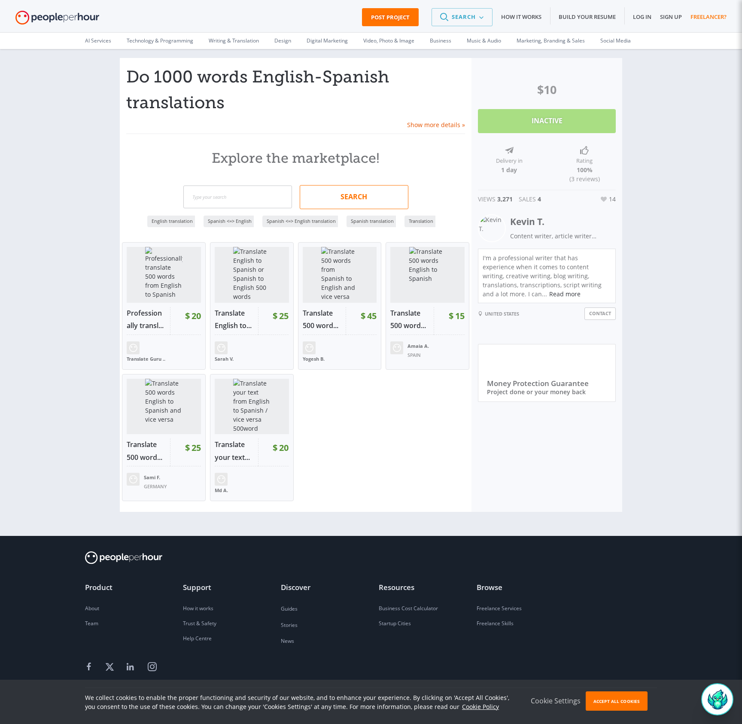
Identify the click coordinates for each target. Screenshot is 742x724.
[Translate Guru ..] (133, 347)
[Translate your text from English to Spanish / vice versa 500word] (252, 407)
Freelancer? (708, 17)
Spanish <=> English (230, 221)
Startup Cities (395, 623)
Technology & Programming (160, 40)
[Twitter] (110, 667)
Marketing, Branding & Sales (551, 40)
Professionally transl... (145, 319)
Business (440, 40)
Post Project (390, 17)
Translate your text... (232, 451)
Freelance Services (499, 608)
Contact (600, 313)
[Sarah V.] (221, 347)
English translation (172, 221)
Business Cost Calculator (408, 608)
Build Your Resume (587, 17)
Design (282, 40)
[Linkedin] (131, 667)
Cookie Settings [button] (556, 701)
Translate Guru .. (146, 359)
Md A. (221, 490)
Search (354, 196)
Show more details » (436, 125)
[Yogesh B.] (309, 347)
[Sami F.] (133, 479)
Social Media (615, 40)
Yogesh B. (314, 359)
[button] (462, 17)
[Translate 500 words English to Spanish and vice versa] (164, 407)
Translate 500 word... (320, 319)
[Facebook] (90, 667)
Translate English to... (233, 319)
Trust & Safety (199, 623)
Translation (421, 221)
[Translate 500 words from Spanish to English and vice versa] (340, 275)
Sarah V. (224, 359)
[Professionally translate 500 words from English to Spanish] (164, 275)
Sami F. (152, 477)
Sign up (671, 17)
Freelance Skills (495, 623)
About (92, 608)
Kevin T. (527, 222)
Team (91, 623)
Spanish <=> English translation (301, 221)
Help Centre (197, 638)
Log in (642, 17)
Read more (565, 294)
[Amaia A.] (396, 347)
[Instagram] (152, 667)
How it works (521, 17)
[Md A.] (221, 479)
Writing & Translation (234, 40)
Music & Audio (484, 40)
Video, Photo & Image (388, 40)
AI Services (98, 40)
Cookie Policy (480, 707)
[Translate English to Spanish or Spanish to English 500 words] (252, 275)
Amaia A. (418, 346)
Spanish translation (372, 221)
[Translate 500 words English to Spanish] (427, 275)
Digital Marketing (327, 40)
